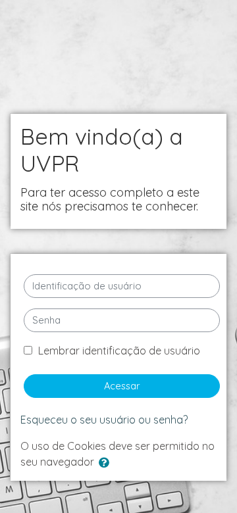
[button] (107, 463)
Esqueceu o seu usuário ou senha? (104, 419)
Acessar (122, 385)
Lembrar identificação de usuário (119, 350)
